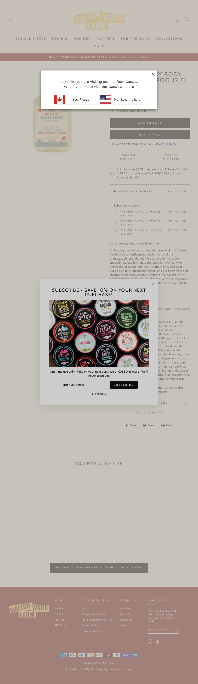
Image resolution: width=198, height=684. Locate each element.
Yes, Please (81, 99)
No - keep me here (127, 99)
